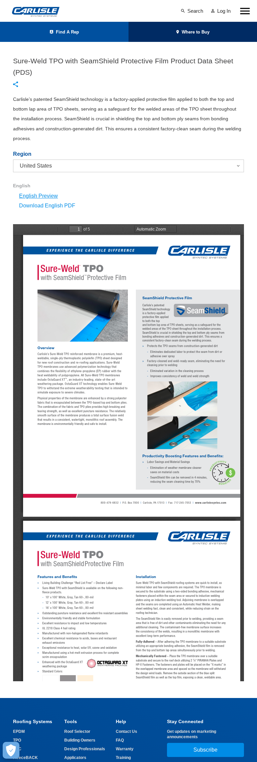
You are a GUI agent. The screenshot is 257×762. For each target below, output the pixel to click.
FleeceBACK (25, 757)
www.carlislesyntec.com (210, 503)
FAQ (120, 740)
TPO (17, 740)
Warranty (125, 749)
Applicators (75, 757)
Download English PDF (47, 205)
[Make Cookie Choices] (11, 750)
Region (22, 154)
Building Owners (79, 740)
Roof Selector (77, 731)
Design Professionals (84, 749)
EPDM (19, 731)
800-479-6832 (109, 503)
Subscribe (205, 750)
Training (123, 757)
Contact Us (126, 731)
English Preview (38, 196)
